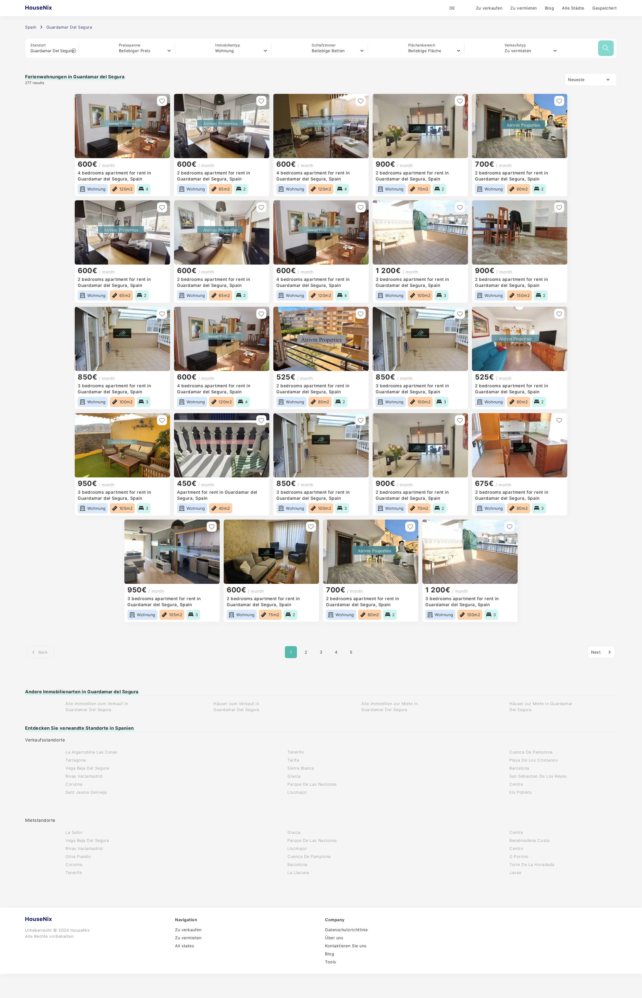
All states (184, 945)
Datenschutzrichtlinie (346, 929)
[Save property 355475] (361, 420)
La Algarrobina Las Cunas (91, 752)
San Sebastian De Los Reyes (538, 776)
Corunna (74, 784)
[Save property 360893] (559, 101)
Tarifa (293, 760)
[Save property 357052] (261, 420)
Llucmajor (297, 792)
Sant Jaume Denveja (86, 792)
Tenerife (295, 752)
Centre (516, 784)
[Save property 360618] (361, 207)
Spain (30, 27)
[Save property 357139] (162, 420)
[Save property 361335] (162, 101)
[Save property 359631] (162, 314)
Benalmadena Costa (529, 840)
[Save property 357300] (559, 314)
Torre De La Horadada (531, 864)
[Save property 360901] (460, 101)
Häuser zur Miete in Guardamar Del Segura (541, 706)
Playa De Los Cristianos (533, 760)
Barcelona (519, 768)
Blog (549, 8)
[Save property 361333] (261, 101)
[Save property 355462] (460, 420)
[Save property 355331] (212, 527)
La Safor (74, 832)
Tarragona (75, 760)
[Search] (606, 48)
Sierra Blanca (300, 768)
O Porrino (519, 856)
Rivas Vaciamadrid (84, 776)
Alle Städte (573, 8)
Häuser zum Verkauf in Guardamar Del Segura (236, 706)
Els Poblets (520, 792)
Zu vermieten (523, 8)
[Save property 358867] (361, 314)
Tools (330, 961)
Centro (516, 848)
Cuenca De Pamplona (531, 752)
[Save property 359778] (559, 207)
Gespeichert (604, 8)
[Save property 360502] (460, 207)
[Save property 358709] (460, 314)
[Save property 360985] (361, 101)
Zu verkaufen (489, 8)
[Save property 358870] (261, 314)
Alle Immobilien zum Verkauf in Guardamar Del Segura (96, 706)
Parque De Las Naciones (312, 784)
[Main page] (48, 8)
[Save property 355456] (559, 420)
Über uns (334, 937)
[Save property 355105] (510, 527)
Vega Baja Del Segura (87, 768)
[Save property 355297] (311, 527)
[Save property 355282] (410, 527)
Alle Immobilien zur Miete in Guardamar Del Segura (389, 706)
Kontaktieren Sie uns (345, 945)
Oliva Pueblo (78, 856)
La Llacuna (298, 872)
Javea (515, 872)
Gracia (293, 776)
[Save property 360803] (261, 207)
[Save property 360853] (162, 207)
